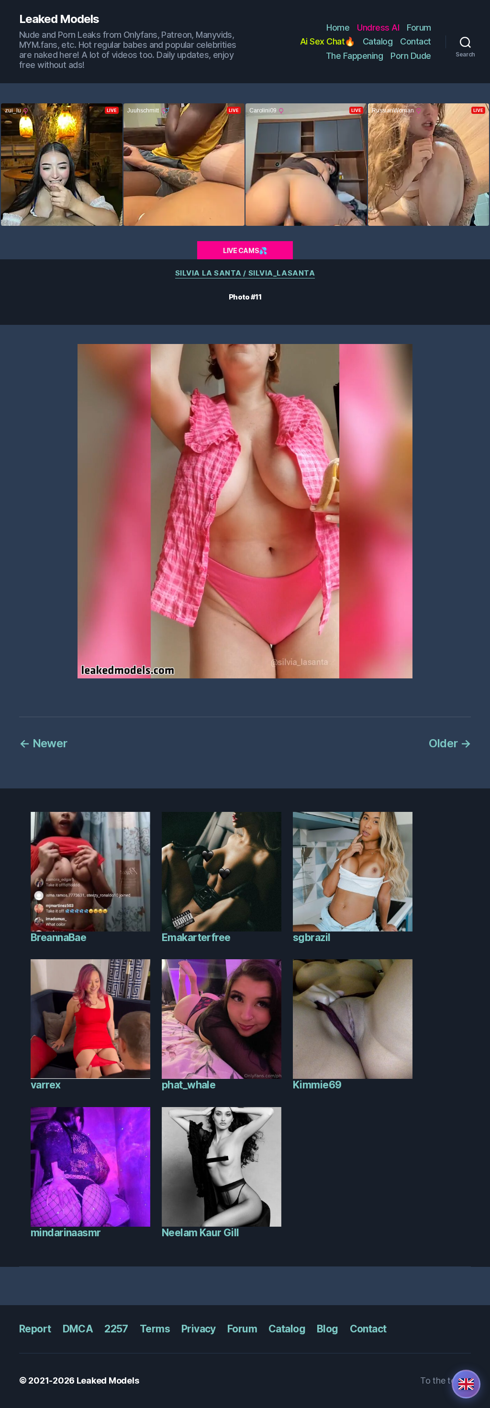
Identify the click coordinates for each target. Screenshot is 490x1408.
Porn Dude (410, 56)
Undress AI (378, 27)
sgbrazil (311, 937)
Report (35, 1329)
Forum (419, 27)
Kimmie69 (317, 1085)
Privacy (198, 1329)
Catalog (378, 41)
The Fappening (354, 56)
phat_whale (188, 1085)
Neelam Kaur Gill (200, 1233)
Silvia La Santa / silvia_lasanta (245, 273)
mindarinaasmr (65, 1233)
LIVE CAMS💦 (245, 250)
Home (337, 27)
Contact (415, 41)
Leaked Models (59, 19)
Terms (155, 1329)
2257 (116, 1329)
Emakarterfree (196, 937)
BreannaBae (58, 937)
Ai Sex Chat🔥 (327, 41)
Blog (327, 1329)
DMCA (78, 1329)
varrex (46, 1085)
